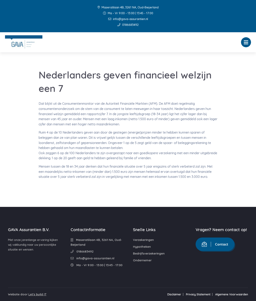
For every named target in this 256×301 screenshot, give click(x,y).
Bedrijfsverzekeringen (149, 253)
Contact (221, 244)
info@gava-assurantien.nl (130, 19)
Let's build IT (37, 294)
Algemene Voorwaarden (231, 294)
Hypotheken (142, 247)
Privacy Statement (198, 294)
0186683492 (130, 25)
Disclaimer (174, 294)
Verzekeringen (143, 240)
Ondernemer (142, 260)
